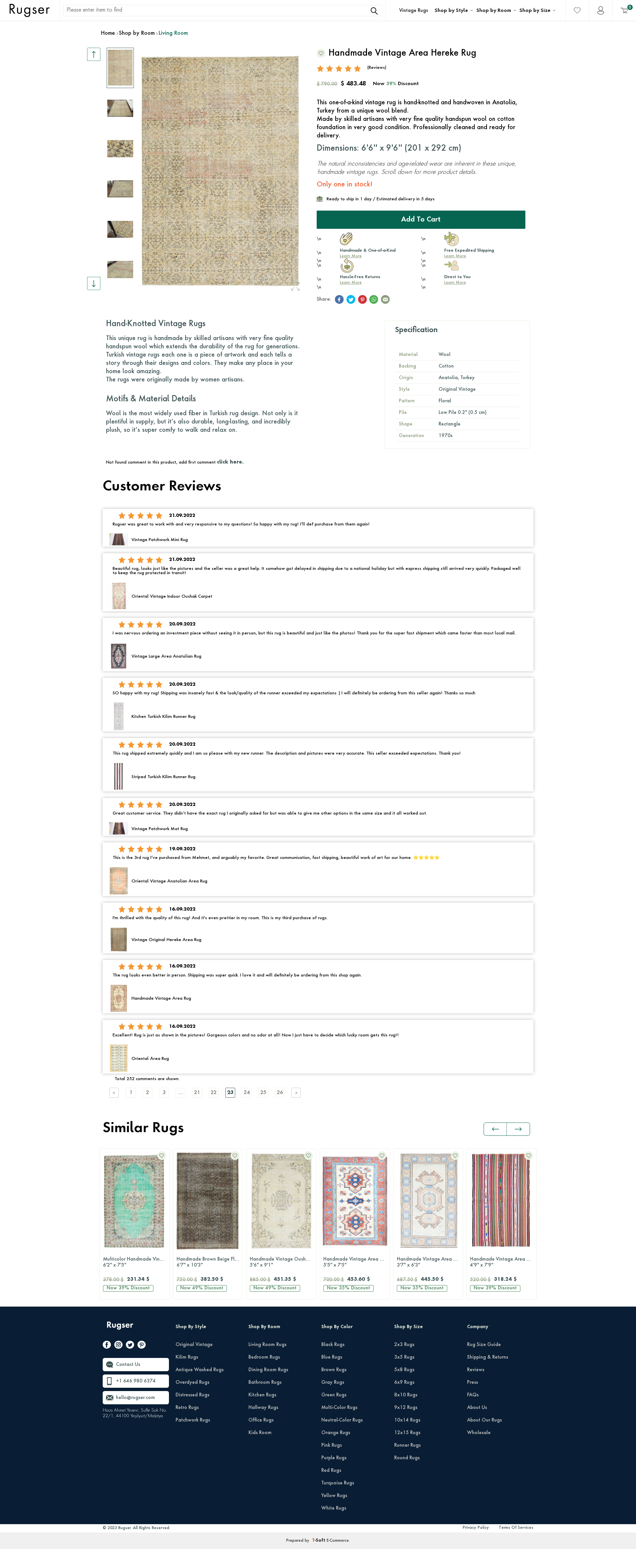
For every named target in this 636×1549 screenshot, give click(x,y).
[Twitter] (130, 1346)
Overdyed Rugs (192, 1382)
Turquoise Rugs (337, 1483)
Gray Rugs (332, 1382)
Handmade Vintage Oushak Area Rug (283, 1262)
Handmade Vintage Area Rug (502, 1262)
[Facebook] (107, 1346)
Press (472, 1382)
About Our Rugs (484, 1420)
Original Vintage (194, 1344)
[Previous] (114, 1093)
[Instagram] (118, 1346)
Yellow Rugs (334, 1495)
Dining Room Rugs (268, 1370)
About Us (477, 1407)
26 (280, 1092)
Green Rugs (333, 1395)
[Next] (296, 1093)
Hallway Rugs (263, 1407)
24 (247, 1092)
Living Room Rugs (267, 1344)
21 (197, 1092)
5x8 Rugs (404, 1370)
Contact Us (128, 1364)
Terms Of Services (516, 1528)
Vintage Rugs (413, 10)
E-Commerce (338, 1541)
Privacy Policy (476, 1528)
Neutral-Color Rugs (342, 1420)
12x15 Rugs (407, 1432)
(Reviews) (376, 68)
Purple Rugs (333, 1458)
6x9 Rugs (404, 1382)
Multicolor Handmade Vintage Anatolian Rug (136, 1262)
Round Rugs (407, 1458)
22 (214, 1092)
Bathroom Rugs (265, 1382)
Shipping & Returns (487, 1357)
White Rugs (333, 1508)
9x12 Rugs (405, 1407)
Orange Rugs (335, 1432)
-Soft (319, 1541)
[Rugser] (121, 1328)
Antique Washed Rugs (200, 1370)
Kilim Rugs (187, 1357)
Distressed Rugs (192, 1395)
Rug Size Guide (484, 1344)
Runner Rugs (407, 1445)
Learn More (351, 256)
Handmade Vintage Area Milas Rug (356, 1262)
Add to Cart (421, 220)
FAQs (473, 1395)
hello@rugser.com (135, 1397)
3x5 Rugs (404, 1357)
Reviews (475, 1370)
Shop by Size (535, 10)
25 (263, 1092)
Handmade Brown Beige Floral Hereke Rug (210, 1262)
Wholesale (479, 1432)
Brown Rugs (333, 1370)
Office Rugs (261, 1420)
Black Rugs (332, 1344)
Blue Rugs (331, 1357)
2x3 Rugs (404, 1344)
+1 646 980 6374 (136, 1381)
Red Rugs (331, 1470)
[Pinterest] (141, 1346)
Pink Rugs (331, 1445)
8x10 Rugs (405, 1395)
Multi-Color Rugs (339, 1407)
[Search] (374, 11)
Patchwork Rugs (193, 1420)
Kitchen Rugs (262, 1395)
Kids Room (260, 1432)
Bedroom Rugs (264, 1357)
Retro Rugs (187, 1407)
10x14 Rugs (407, 1420)
